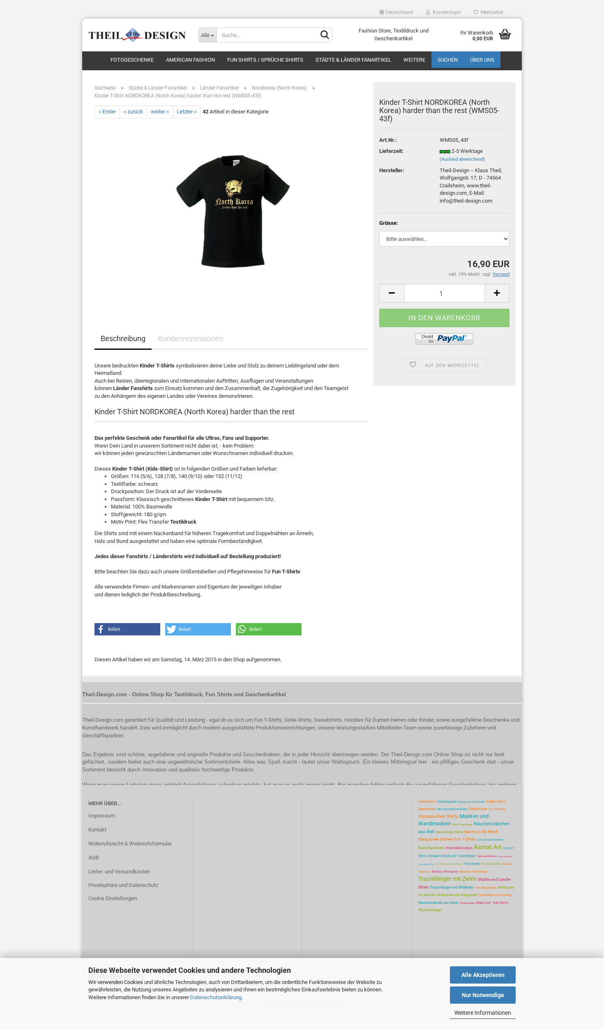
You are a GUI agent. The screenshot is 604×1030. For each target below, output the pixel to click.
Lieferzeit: (391, 151)
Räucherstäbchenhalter (452, 809)
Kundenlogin (445, 12)
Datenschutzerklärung (216, 997)
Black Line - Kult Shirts (492, 903)
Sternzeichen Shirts (438, 816)
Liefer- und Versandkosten (119, 871)
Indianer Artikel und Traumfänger (452, 856)
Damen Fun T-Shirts (458, 839)
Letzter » (186, 112)
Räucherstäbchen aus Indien (438, 903)
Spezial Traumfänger (505, 856)
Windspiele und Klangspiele (457, 895)
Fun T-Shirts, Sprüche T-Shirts (448, 864)
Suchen (448, 60)
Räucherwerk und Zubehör (471, 801)
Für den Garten (490, 864)
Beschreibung (123, 338)
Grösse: (388, 223)
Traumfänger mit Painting (494, 895)
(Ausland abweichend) (462, 159)
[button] (127, 629)
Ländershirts (427, 802)
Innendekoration (459, 848)
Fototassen (471, 864)
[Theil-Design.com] (137, 34)
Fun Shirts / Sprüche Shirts (265, 60)
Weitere (414, 60)
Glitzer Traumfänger (462, 824)
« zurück (133, 112)
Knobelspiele (447, 802)
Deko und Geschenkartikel (490, 839)
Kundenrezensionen (190, 338)
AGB (93, 857)
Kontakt (97, 830)
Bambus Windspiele (445, 871)
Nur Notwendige (483, 995)
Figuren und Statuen (487, 855)
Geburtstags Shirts (449, 832)
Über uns (482, 60)
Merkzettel (490, 12)
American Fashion (190, 60)
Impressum (101, 816)
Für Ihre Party (497, 809)
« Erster (107, 112)
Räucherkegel (429, 910)
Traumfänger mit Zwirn (447, 878)
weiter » (160, 112)
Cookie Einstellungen (112, 898)
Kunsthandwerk (431, 848)
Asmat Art (488, 847)
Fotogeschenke (132, 60)
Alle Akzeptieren (483, 975)
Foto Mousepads (486, 887)
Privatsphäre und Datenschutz (123, 885)
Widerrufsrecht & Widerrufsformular (130, 844)
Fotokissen (478, 809)
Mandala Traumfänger (473, 871)
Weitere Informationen (482, 1012)
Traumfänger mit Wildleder (451, 887)
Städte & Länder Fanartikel (353, 60)
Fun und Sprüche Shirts (425, 864)
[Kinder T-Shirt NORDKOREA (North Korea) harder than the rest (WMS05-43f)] (231, 210)
